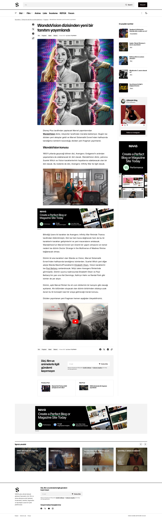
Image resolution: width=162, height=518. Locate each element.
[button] (16, 13)
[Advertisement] (75, 218)
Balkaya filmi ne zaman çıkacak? (136, 57)
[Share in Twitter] (33, 29)
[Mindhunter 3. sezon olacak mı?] (123, 74)
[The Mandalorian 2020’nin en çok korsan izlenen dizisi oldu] (98, 459)
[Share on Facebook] (33, 24)
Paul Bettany (51, 268)
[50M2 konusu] (64, 459)
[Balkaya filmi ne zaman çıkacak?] (123, 60)
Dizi (39, 35)
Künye (29, 515)
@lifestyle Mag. (132, 100)
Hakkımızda (23, 515)
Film (131, 61)
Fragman (46, 19)
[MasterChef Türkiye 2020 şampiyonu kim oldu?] (56, 388)
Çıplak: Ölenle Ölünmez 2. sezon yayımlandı (137, 44)
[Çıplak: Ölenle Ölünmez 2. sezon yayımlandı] (123, 46)
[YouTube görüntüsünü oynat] (75, 321)
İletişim (16, 515)
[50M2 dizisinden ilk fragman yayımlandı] (94, 388)
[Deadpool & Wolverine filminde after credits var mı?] (123, 33)
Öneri (131, 88)
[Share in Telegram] (33, 33)
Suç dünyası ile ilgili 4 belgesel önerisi (136, 85)
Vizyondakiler (133, 33)
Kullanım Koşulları (97, 367)
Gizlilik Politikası (87, 367)
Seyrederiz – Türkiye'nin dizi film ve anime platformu (28, 19)
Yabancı (55, 35)
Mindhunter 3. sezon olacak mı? (138, 71)
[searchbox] (73, 4)
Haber (50, 35)
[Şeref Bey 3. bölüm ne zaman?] (131, 459)
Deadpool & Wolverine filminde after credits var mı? (138, 30)
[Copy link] (33, 38)
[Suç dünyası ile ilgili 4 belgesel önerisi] (123, 87)
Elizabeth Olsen (81, 265)
